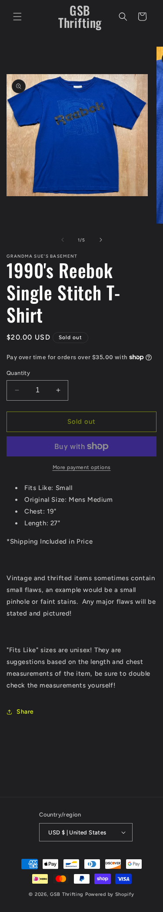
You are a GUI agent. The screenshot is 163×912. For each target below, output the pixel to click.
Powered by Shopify (109, 894)
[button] (17, 16)
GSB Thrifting (67, 894)
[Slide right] (100, 239)
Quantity (18, 373)
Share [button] (25, 711)
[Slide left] (62, 239)
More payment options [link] (82, 467)
